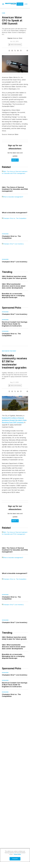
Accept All (15, 858)
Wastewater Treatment (9, 351)
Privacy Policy (17, 854)
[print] (27, 50)
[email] (21, 50)
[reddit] (18, 50)
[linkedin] (12, 50)
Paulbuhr (15, 397)
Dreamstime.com (21, 397)
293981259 (8, 397)
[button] (3, 4)
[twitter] (15, 50)
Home (3, 13)
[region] (15, 855)
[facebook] (9, 50)
